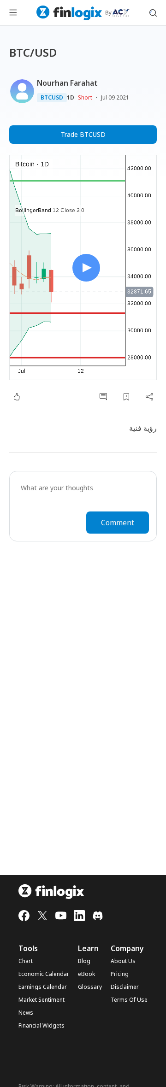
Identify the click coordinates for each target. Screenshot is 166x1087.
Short (85, 97)
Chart (25, 961)
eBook (86, 974)
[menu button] (12, 12)
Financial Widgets (41, 1025)
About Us (123, 961)
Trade (83, 134)
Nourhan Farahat (67, 83)
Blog (84, 961)
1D (70, 97)
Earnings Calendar (42, 987)
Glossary (90, 987)
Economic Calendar (43, 974)
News (25, 1012)
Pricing (120, 974)
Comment (117, 522)
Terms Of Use (129, 1000)
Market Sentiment (41, 1000)
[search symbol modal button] (153, 12)
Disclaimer (125, 987)
